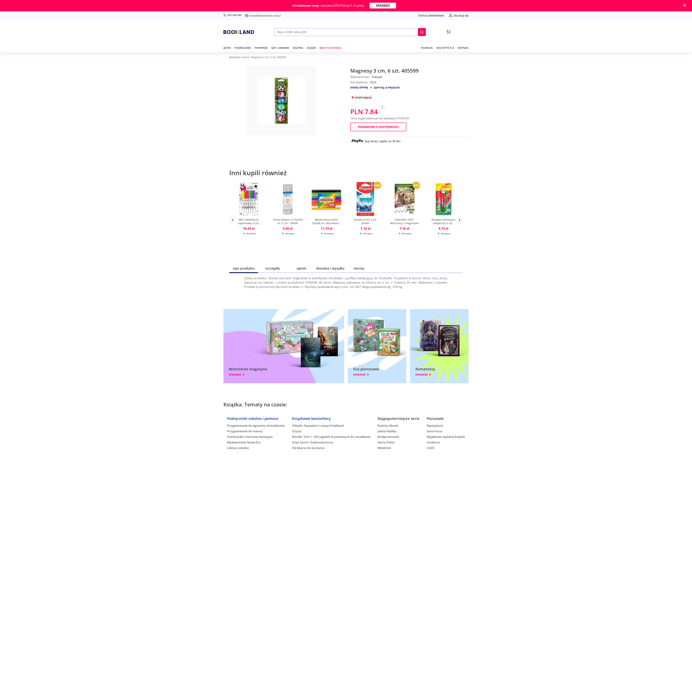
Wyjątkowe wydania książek (446, 437)
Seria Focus (434, 431)
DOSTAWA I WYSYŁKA (330, 268)
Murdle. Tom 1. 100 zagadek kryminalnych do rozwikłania (331, 437)
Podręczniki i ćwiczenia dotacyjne (250, 437)
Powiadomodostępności (378, 127)
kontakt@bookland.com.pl (265, 15)
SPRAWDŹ (383, 6)
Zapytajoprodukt (387, 87)
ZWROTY (359, 268)
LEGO (430, 448)
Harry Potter (386, 442)
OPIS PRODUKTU (244, 268)
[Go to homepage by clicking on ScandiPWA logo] (238, 32)
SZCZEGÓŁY (272, 268)
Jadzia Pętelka (387, 431)
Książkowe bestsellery (311, 418)
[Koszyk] (448, 32)
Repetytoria (435, 426)
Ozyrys (297, 431)
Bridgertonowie (388, 437)
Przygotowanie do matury (245, 431)
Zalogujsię (461, 15)
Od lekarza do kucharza (308, 448)
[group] (248, 220)
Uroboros (433, 442)
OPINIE (301, 268)
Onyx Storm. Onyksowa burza (312, 442)
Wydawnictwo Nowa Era (243, 442)
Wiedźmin (384, 448)
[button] (422, 32)
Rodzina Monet (388, 426)
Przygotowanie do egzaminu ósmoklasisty (256, 426)
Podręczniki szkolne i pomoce (252, 418)
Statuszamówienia (431, 15)
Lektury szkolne (238, 448)
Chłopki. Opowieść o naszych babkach (318, 426)
